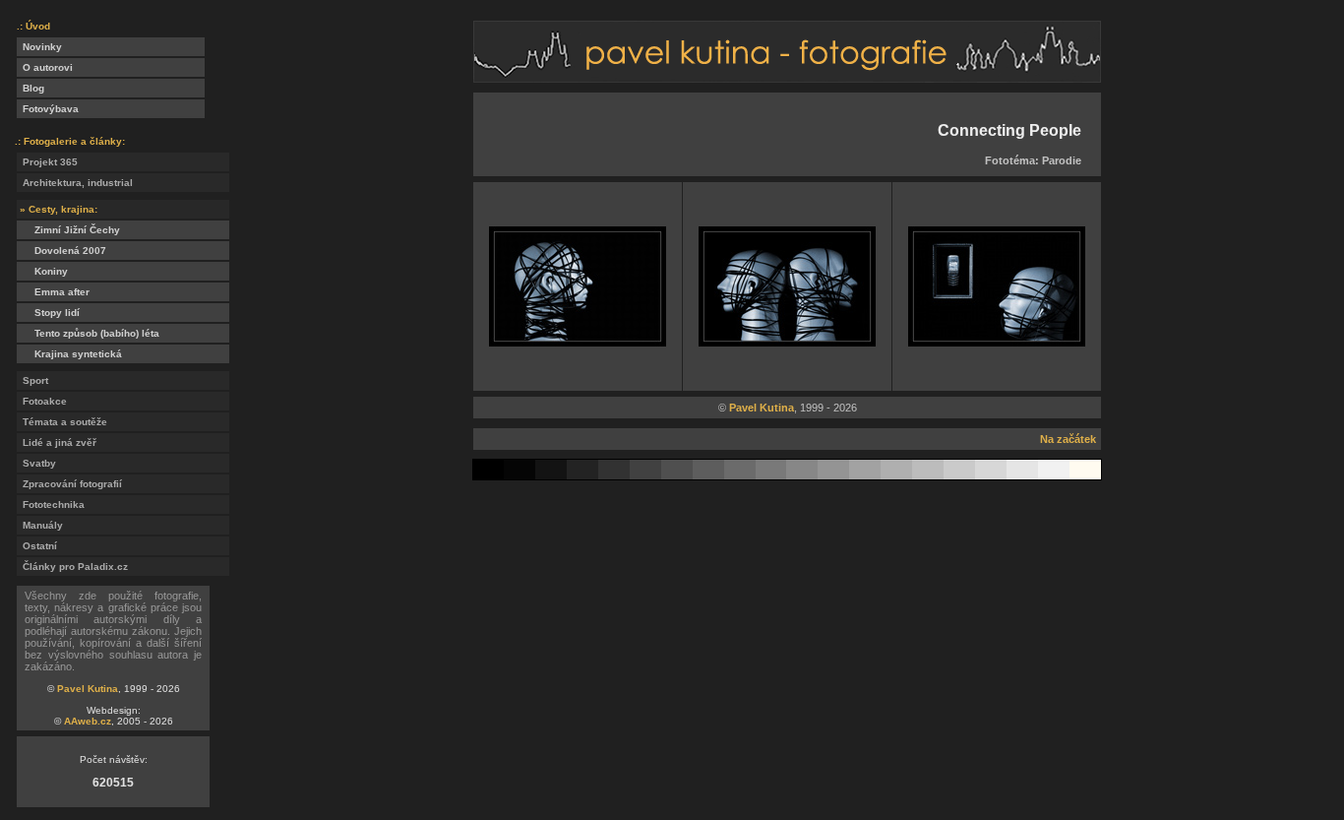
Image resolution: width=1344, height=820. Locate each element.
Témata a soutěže (62, 421)
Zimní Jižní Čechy (68, 229)
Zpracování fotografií (69, 483)
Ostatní (37, 545)
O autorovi (45, 67)
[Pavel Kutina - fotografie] (787, 77)
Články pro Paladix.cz (72, 566)
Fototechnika (51, 504)
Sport (32, 380)
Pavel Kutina (87, 688)
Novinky (39, 46)
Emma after (53, 291)
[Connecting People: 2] (787, 341)
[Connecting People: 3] (996, 341)
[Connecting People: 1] (577, 341)
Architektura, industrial (75, 182)
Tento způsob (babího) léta (88, 333)
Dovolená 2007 (61, 250)
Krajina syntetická (69, 353)
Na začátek (1068, 439)
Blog (30, 88)
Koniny (42, 271)
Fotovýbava (48, 108)
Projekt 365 (47, 162)
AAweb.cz (87, 721)
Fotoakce (42, 401)
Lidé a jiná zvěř (56, 442)
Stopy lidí (48, 312)
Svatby (36, 463)
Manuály (40, 525)
